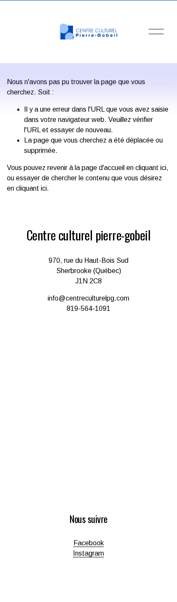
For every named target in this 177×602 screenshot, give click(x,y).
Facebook (88, 543)
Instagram (88, 553)
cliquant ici (150, 167)
